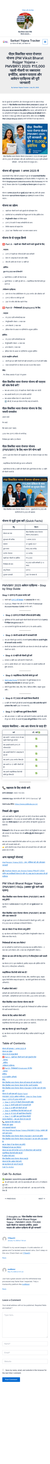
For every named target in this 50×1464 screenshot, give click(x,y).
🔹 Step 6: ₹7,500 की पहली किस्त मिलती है (16, 1113)
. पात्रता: (5, 1060)
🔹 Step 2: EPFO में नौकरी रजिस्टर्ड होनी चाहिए (18, 1102)
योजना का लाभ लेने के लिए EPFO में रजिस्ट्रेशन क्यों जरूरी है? (22, 1150)
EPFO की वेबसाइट (17, 600)
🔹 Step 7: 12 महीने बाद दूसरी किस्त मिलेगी (16, 1116)
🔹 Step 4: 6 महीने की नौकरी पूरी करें (14, 1108)
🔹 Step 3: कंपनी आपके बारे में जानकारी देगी (16, 1105)
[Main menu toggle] (45, 41)
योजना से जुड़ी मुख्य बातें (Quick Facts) (15, 1094)
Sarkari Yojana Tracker (25, 40)
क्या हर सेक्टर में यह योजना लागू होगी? (13, 1144)
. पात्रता (4, 1071)
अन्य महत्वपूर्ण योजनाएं (9, 1127)
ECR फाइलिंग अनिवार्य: (9, 1077)
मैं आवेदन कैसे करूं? (8, 1156)
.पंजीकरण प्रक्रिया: (8, 1065)
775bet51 (11, 1238)
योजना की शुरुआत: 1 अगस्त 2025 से (14, 1049)
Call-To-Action (8, 1167)
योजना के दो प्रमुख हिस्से (10, 1054)
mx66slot (11, 1269)
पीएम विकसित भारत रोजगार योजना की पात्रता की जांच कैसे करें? (22, 1082)
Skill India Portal (11, 680)
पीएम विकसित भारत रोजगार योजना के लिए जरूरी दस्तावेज (20, 1085)
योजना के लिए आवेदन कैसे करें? (12, 1161)
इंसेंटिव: (4, 1074)
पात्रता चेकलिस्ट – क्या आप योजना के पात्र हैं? (16, 1119)
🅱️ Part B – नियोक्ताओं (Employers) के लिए (17, 1068)
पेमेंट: (4, 1080)
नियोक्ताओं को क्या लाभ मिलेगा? (11, 1147)
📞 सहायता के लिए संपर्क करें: (11, 1122)
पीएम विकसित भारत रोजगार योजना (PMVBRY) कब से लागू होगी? (22, 1136)
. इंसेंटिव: (5, 1063)
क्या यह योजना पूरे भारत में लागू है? (12, 1164)
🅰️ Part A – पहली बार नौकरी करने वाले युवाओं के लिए (19, 1057)
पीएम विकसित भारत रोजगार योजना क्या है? (15, 1159)
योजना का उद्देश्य (7, 1051)
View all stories (28, 10)
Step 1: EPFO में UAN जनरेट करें (13, 1099)
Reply (4, 1258)
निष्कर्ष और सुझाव (7, 1125)
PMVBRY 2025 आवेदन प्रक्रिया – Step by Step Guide (21, 1096)
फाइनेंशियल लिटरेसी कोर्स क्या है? (12, 1153)
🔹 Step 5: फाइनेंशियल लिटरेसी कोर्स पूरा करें (17, 1111)
